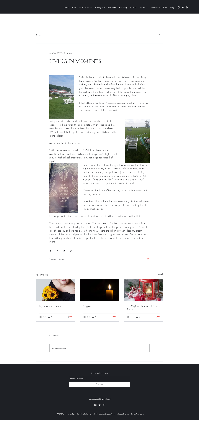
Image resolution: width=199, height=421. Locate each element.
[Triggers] (99, 290)
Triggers (87, 305)
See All (160, 274)
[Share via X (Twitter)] (57, 250)
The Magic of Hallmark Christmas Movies (143, 307)
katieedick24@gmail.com (100, 399)
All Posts (39, 35)
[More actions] (148, 53)
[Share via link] (70, 250)
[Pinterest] (186, 7)
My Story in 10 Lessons (50, 305)
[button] (159, 35)
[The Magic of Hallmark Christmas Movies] (143, 290)
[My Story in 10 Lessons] (55, 290)
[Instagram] (178, 7)
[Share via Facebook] (50, 250)
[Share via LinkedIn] (64, 250)
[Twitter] (182, 7)
